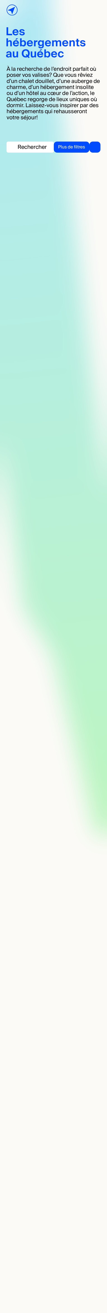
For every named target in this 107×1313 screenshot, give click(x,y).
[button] (77, 147)
